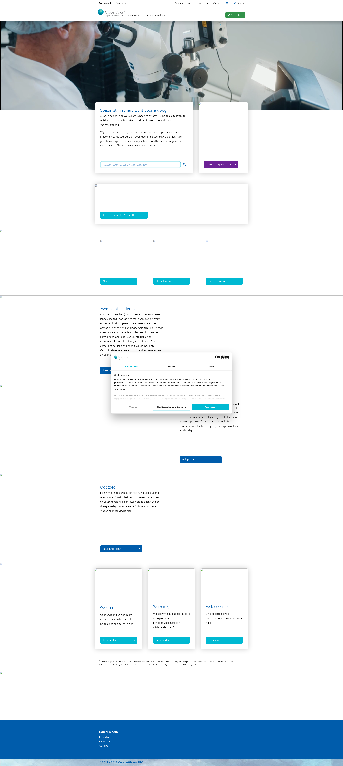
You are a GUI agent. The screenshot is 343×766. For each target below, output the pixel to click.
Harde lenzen (163, 280)
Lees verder (109, 639)
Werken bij (210, 3)
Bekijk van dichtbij (192, 459)
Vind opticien (237, 14)
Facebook (104, 740)
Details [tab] (171, 366)
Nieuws (197, 3)
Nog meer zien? (112, 548)
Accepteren (210, 407)
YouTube (104, 745)
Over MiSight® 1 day (219, 163)
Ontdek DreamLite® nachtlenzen (122, 214)
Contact (223, 3)
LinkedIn (104, 736)
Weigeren (133, 407)
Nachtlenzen (110, 280)
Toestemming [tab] (131, 366)
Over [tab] (211, 366)
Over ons (185, 3)
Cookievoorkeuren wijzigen (170, 407)
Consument (105, 3)
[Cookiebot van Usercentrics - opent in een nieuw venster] (217, 357)
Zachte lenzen (217, 280)
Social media (108, 731)
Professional (120, 3)
